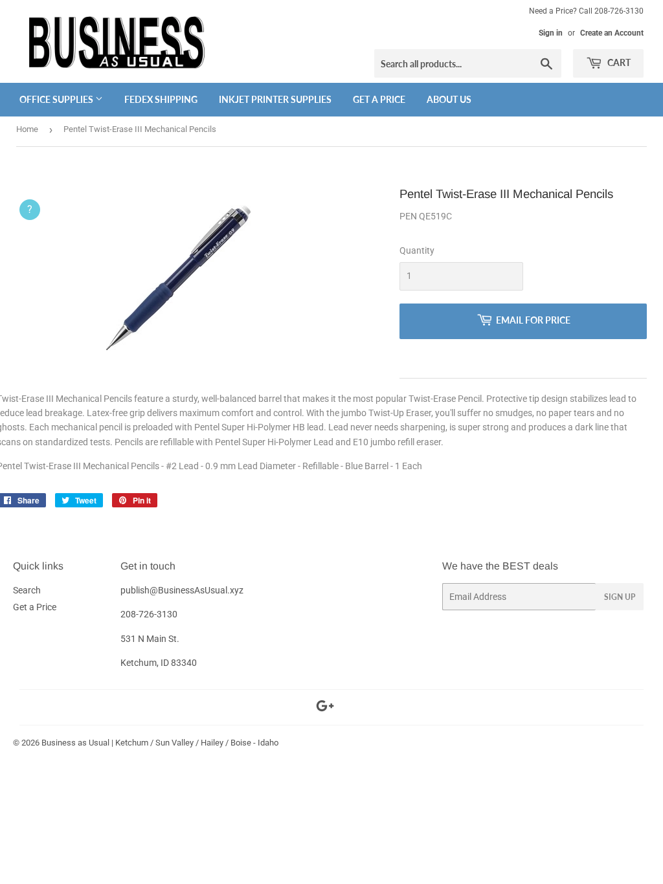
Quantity (416, 250)
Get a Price (379, 99)
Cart (618, 62)
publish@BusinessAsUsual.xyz (181, 590)
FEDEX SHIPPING (160, 99)
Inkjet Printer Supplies (275, 99)
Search (27, 590)
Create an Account (612, 33)
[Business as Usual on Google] (325, 708)
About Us (449, 99)
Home (27, 129)
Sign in (551, 33)
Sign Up (619, 597)
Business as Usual (75, 742)
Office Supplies (57, 99)
